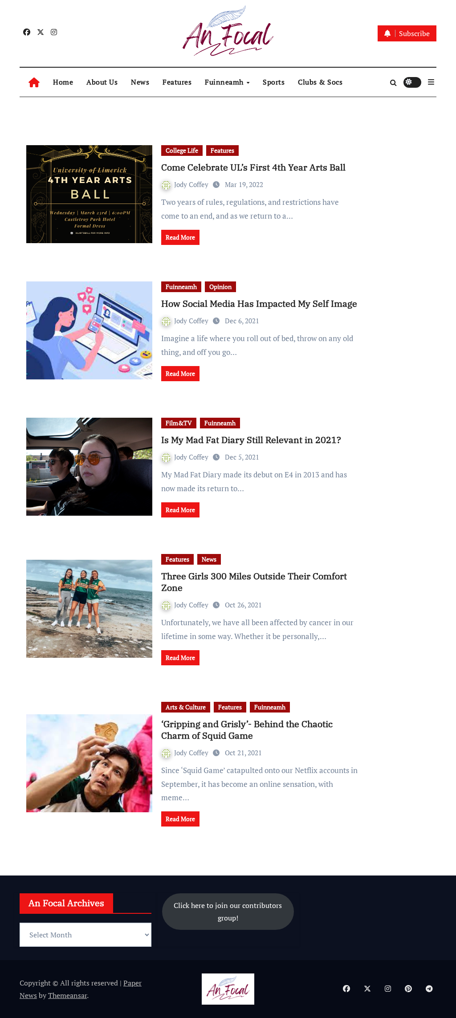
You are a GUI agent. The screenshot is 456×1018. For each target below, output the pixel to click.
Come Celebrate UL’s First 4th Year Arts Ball (253, 167)
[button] (431, 82)
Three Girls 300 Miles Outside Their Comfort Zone (254, 582)
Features (177, 82)
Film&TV (179, 423)
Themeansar (67, 995)
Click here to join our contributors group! (228, 911)
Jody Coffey (192, 184)
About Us (102, 82)
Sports (274, 82)
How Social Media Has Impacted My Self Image (259, 303)
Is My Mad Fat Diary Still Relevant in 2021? (251, 440)
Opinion (220, 286)
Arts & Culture (186, 707)
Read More (180, 237)
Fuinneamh (225, 82)
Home (63, 82)
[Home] (34, 82)
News (140, 82)
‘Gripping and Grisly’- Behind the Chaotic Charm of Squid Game (247, 729)
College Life (182, 150)
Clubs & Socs (320, 82)
